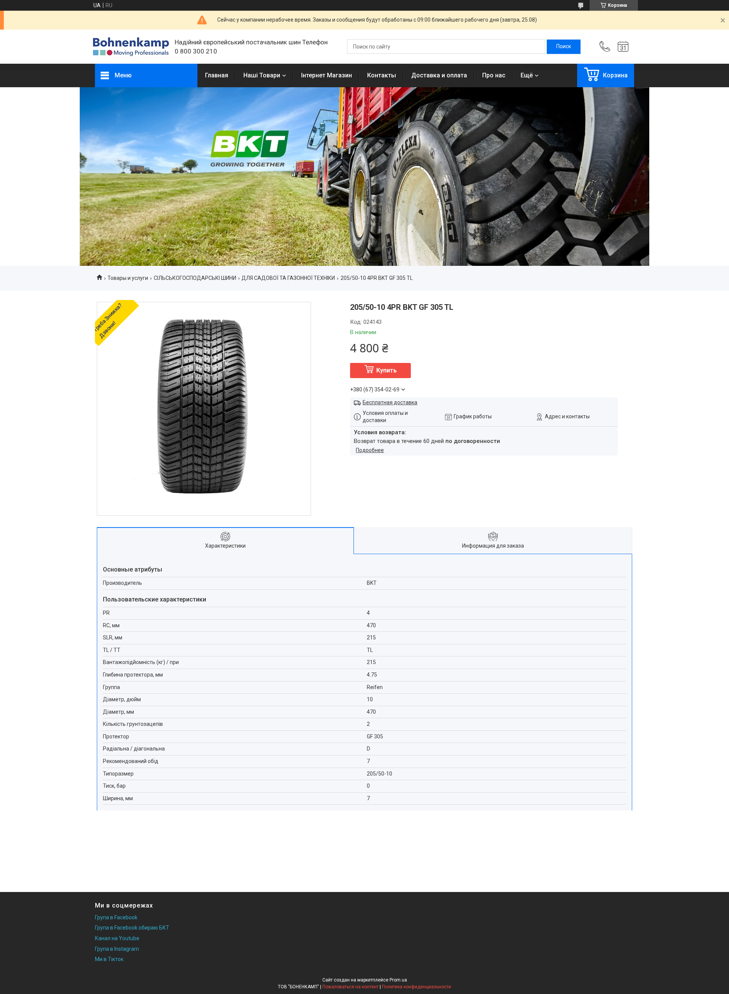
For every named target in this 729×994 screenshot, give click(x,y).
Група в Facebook (116, 917)
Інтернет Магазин (326, 75)
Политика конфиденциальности (416, 986)
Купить (386, 370)
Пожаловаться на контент (350, 986)
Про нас (493, 75)
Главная (216, 75)
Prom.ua (398, 980)
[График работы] (623, 46)
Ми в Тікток (109, 959)
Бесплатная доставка (390, 402)
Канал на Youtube (117, 938)
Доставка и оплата (439, 75)
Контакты (381, 75)
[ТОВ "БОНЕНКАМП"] (131, 47)
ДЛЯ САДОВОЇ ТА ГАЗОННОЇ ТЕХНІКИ (288, 278)
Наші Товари (261, 75)
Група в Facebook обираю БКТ (132, 928)
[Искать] (564, 46)
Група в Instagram (117, 949)
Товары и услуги (127, 278)
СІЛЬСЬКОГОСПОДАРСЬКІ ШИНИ (195, 278)
